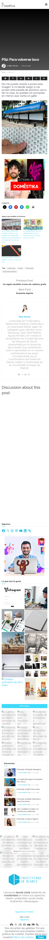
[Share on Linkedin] (20, 78)
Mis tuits (24, 917)
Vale (41, 937)
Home (3, 72)
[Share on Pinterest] (28, 78)
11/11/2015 (32, 785)
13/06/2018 (33, 822)
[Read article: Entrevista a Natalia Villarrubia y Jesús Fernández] (9, 802)
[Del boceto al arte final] (36, 689)
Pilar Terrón (13, 66)
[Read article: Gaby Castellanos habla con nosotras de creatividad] (9, 812)
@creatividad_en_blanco (25, 851)
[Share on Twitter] (13, 78)
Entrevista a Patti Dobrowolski (28, 789)
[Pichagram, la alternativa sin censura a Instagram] (13, 597)
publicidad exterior (10, 271)
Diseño (20, 268)
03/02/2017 (33, 792)
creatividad (10, 72)
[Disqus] (24, 428)
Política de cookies (23, 937)
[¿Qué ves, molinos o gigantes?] (13, 643)
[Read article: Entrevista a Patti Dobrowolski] (9, 792)
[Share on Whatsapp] (36, 78)
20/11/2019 (32, 772)
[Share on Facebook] (5, 78)
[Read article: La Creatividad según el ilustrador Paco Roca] (9, 782)
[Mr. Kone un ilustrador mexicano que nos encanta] (36, 597)
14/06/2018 (33, 804)
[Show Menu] (46, 4)
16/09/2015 (33, 814)
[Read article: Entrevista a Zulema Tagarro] (9, 822)
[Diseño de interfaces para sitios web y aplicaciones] (13, 620)
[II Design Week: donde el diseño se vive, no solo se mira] (11, 250)
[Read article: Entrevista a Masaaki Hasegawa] (9, 772)
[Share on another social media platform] (44, 78)
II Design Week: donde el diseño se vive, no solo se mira (11, 259)
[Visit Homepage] (8, 4)
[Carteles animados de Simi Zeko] (13, 682)
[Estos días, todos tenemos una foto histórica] (36, 666)
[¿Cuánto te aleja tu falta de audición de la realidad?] (13, 666)
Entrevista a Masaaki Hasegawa (29, 769)
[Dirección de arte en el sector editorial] (36, 620)
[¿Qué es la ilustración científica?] (36, 643)
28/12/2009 (26, 66)
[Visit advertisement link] (24, 179)
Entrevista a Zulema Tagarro (27, 819)
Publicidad (29, 268)
